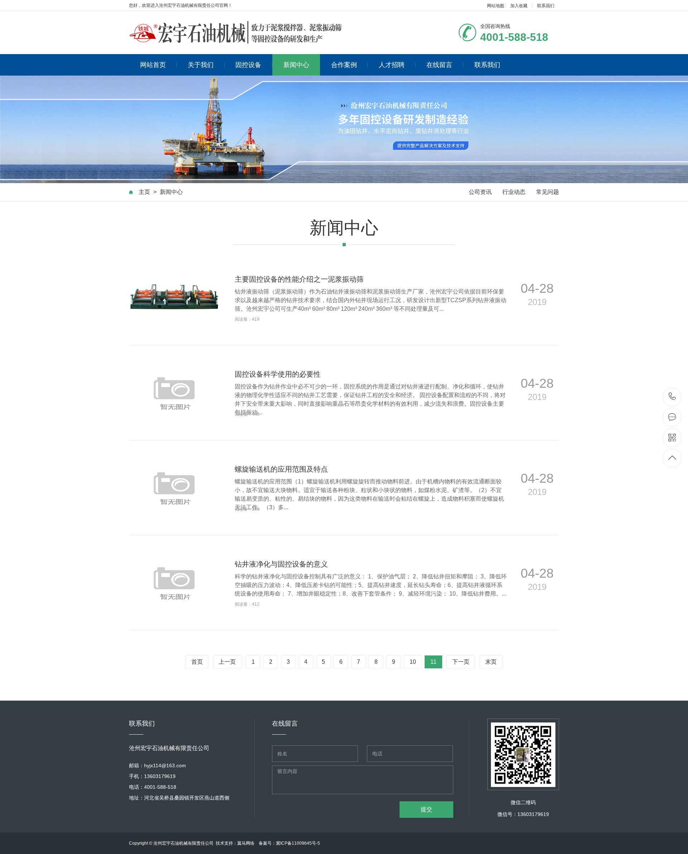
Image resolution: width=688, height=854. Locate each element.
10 (413, 662)
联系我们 (545, 5)
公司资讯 (480, 192)
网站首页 (153, 64)
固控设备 (248, 64)
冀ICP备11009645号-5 (298, 843)
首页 (197, 662)
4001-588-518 (672, 396)
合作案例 (344, 64)
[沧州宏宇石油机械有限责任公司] (236, 32)
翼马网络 (245, 843)
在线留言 (439, 64)
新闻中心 (296, 64)
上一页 (227, 662)
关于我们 (201, 64)
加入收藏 (518, 5)
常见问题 (547, 192)
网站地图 (495, 5)
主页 (144, 192)
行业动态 (513, 192)
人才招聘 (392, 64)
